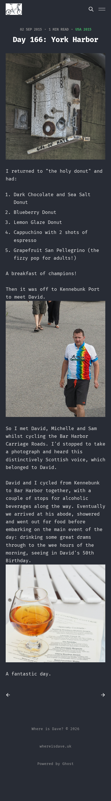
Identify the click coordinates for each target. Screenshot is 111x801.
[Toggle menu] (102, 9)
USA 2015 (83, 29)
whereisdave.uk (55, 746)
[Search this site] (91, 9)
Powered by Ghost (55, 764)
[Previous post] (10, 695)
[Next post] (101, 695)
